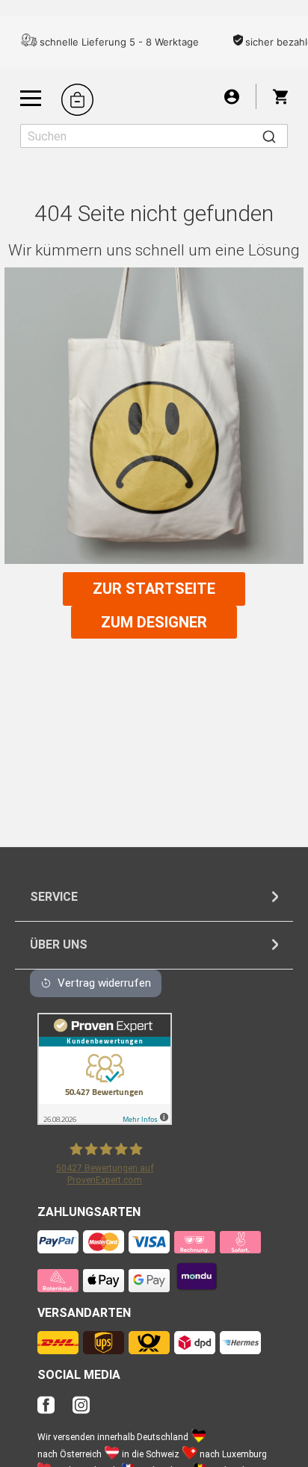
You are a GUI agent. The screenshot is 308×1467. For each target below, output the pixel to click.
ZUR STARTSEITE (154, 589)
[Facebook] (53, 1409)
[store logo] (77, 100)
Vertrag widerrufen (104, 983)
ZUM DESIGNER (154, 622)
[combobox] (154, 136)
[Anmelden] (231, 96)
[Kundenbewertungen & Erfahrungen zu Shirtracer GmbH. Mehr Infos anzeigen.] (104, 1121)
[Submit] (269, 136)
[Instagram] (81, 1409)
